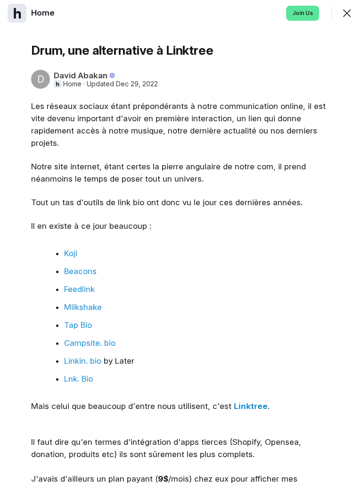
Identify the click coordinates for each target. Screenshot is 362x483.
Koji (70, 253)
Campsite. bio (89, 343)
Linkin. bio (82, 361)
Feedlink (79, 289)
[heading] (44, 12)
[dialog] (181, 241)
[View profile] (17, 13)
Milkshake (83, 307)
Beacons (80, 271)
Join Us (302, 13)
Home (72, 84)
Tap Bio (78, 325)
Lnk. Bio (78, 378)
